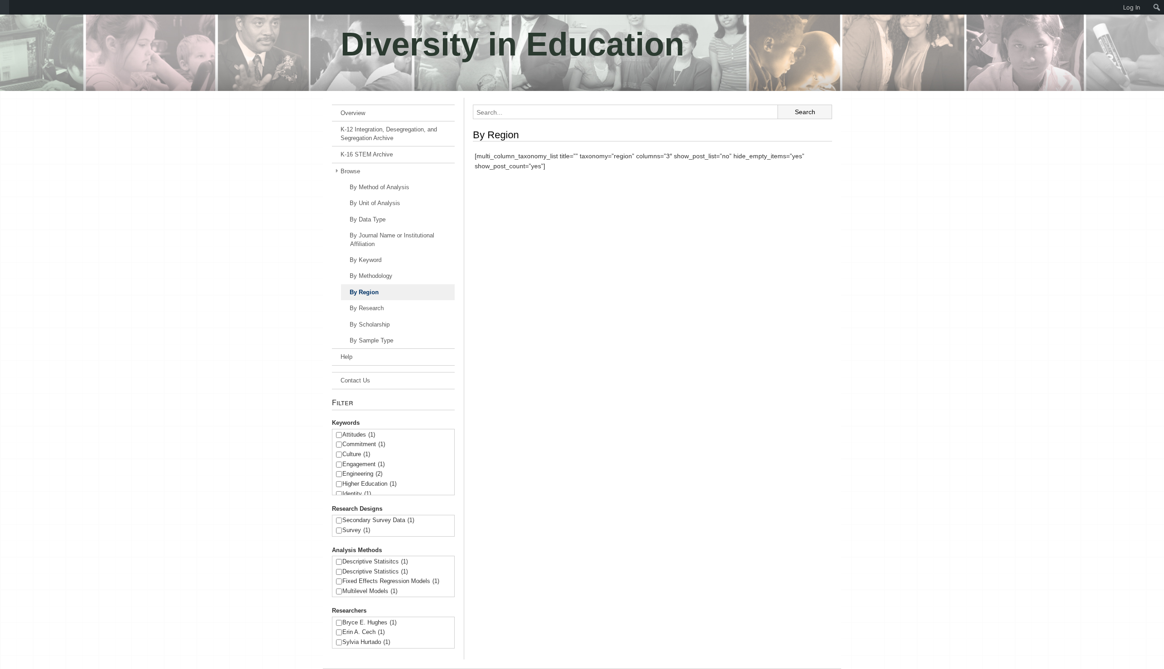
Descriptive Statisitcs (375, 561)
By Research (367, 308)
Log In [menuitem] (1131, 7)
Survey (356, 530)
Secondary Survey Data (378, 520)
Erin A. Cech (363, 632)
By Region (364, 292)
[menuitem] (4, 7)
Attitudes (358, 434)
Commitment (363, 444)
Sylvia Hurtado (366, 642)
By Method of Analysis (379, 187)
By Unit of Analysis (375, 203)
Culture (356, 454)
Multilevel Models (369, 591)
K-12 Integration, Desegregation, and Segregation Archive (389, 133)
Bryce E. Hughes (369, 622)
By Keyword (365, 260)
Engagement (363, 464)
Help (346, 356)
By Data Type (368, 219)
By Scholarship (370, 324)
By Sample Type (371, 340)
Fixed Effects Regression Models (390, 581)
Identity (356, 493)
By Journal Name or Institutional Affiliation (392, 239)
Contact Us (355, 380)
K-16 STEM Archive (367, 154)
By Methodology (371, 275)
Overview (353, 113)
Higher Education (369, 483)
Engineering (362, 473)
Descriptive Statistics (375, 571)
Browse (350, 171)
